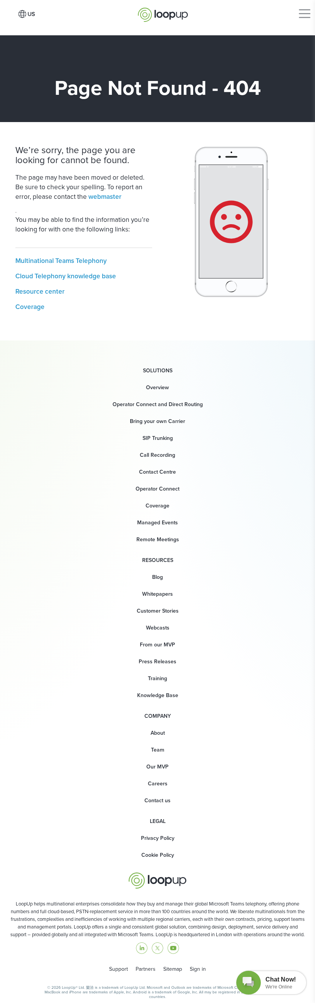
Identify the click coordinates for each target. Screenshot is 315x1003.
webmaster (104, 197)
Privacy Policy (157, 838)
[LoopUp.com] (163, 13)
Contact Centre (157, 472)
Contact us (157, 800)
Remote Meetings (157, 539)
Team (157, 750)
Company (157, 716)
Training (157, 678)
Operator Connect (157, 489)
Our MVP (157, 767)
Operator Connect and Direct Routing (158, 404)
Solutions (157, 370)
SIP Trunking (158, 438)
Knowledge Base (157, 695)
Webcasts (157, 628)
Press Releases (157, 662)
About (158, 733)
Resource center (40, 291)
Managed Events (157, 523)
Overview (157, 387)
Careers (157, 784)
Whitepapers (157, 594)
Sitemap (172, 969)
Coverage (30, 307)
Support (118, 969)
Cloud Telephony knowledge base (65, 276)
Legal (158, 821)
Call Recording (157, 455)
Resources (157, 560)
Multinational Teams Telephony (61, 261)
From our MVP (157, 645)
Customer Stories (158, 611)
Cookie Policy (157, 855)
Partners (146, 969)
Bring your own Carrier (157, 421)
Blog (157, 577)
